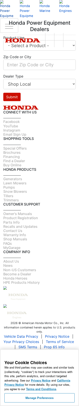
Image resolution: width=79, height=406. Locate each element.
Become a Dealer (17, 274)
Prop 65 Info (54, 347)
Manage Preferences (39, 398)
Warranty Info (14, 235)
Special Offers (15, 148)
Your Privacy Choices (21, 341)
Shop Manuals (15, 239)
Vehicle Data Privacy (21, 336)
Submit (12, 97)
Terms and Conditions (41, 389)
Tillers (8, 196)
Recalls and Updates (20, 226)
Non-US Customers (19, 270)
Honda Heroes (15, 278)
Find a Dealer (14, 161)
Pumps (9, 187)
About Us (11, 261)
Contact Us (12, 230)
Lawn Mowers (15, 183)
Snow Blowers (15, 191)
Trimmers (11, 200)
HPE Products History (21, 282)
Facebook (11, 121)
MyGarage (11, 247)
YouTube (10, 126)
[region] (39, 377)
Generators (12, 179)
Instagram (11, 130)
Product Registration (20, 218)
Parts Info (11, 222)
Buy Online (12, 165)
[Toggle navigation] (9, 25)
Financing (11, 156)
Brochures (12, 152)
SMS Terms (27, 347)
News (8, 265)
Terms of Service (60, 341)
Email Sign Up (14, 134)
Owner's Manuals (17, 213)
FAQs (7, 243)
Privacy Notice (57, 336)
